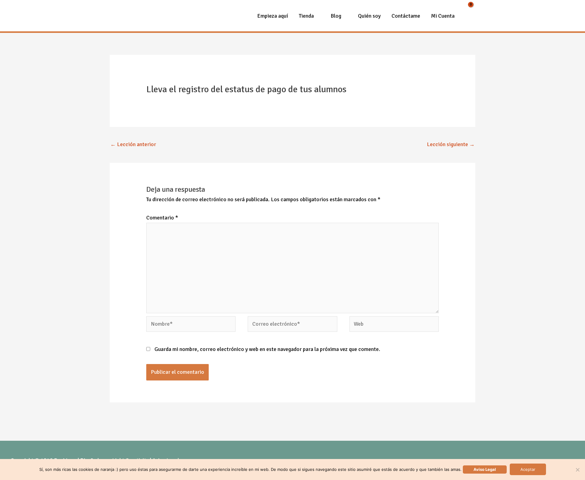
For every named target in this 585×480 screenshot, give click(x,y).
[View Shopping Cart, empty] (468, 16)
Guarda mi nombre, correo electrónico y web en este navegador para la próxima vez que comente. (267, 349)
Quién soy (369, 15)
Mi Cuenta (443, 15)
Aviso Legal (484, 469)
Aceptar (527, 469)
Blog (336, 15)
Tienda (306, 15)
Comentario (162, 217)
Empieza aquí (272, 15)
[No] (577, 470)
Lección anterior (133, 144)
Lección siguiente (451, 144)
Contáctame (406, 15)
